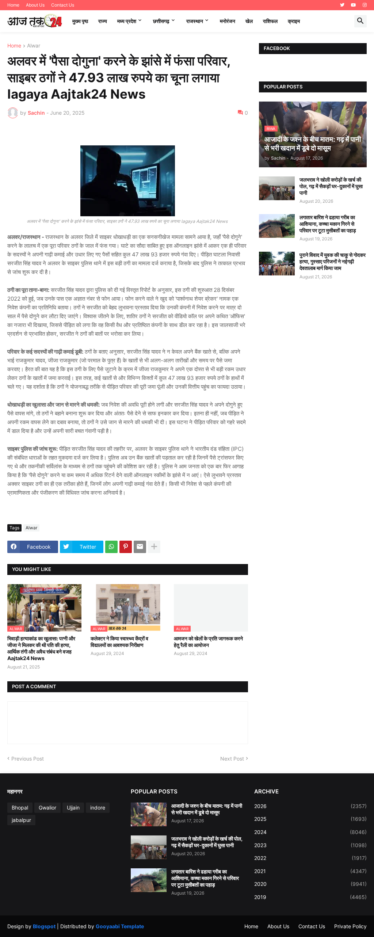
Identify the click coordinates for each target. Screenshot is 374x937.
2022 (310, 858)
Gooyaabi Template (120, 926)
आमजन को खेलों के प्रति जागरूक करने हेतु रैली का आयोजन (208, 641)
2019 (310, 897)
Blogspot (44, 926)
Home (13, 5)
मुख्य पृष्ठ (80, 21)
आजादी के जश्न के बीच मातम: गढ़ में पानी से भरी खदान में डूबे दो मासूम (206, 809)
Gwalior (47, 807)
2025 (310, 819)
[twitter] (342, 5)
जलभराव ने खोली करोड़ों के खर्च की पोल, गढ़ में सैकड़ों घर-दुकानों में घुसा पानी (331, 186)
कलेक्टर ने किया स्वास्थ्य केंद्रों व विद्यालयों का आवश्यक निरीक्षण (119, 641)
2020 (310, 884)
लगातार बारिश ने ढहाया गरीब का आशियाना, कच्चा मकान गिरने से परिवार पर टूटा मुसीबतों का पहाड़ (327, 223)
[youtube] (353, 5)
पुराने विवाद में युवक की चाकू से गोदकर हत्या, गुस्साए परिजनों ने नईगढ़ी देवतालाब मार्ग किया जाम (332, 261)
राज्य (102, 21)
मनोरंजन (227, 21)
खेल (249, 21)
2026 (310, 806)
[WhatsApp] (111, 547)
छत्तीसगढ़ (161, 21)
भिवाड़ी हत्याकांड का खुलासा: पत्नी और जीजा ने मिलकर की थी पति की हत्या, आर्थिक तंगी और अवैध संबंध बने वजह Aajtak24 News (41, 648)
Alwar (33, 46)
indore (97, 807)
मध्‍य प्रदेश (126, 21)
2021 (310, 871)
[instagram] (365, 5)
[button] (360, 21)
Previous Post (27, 758)
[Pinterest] (125, 547)
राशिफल (270, 21)
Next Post (232, 758)
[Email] (140, 547)
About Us (35, 5)
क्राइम (294, 21)
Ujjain (73, 807)
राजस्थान (194, 21)
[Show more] (154, 547)
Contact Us (62, 5)
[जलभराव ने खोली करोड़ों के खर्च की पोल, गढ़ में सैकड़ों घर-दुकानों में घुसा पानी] (277, 188)
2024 (310, 832)
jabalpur (21, 820)
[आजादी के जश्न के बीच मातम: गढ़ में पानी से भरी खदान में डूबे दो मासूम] (149, 814)
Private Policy (350, 926)
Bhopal (20, 807)
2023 (310, 845)
